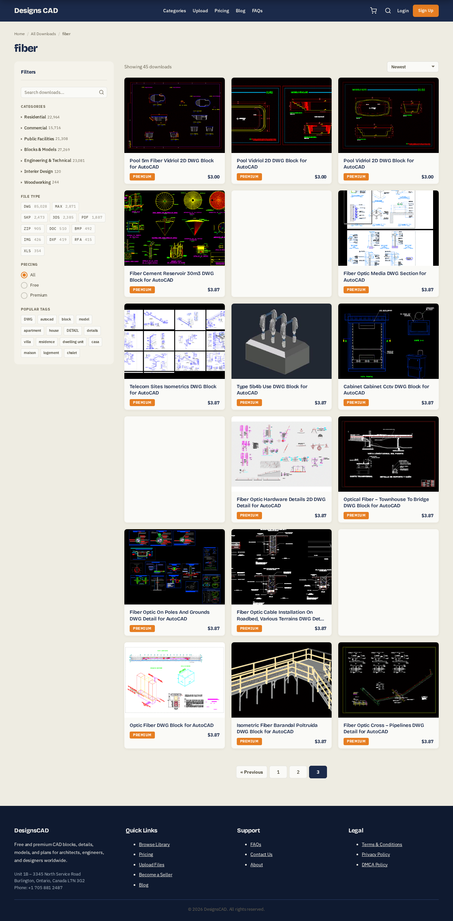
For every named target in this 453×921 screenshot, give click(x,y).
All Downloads (43, 33)
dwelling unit (73, 341)
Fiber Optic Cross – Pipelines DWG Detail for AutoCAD (384, 728)
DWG (35, 206)
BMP (83, 228)
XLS (32, 250)
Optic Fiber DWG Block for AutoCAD (172, 725)
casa (95, 341)
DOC (58, 228)
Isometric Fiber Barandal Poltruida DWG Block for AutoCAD (277, 728)
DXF (58, 239)
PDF (92, 217)
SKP (34, 217)
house (54, 330)
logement (51, 352)
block (66, 319)
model (84, 319)
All (32, 275)
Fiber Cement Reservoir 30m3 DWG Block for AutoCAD (172, 276)
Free (34, 285)
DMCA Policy (375, 865)
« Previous (251, 772)
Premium (38, 295)
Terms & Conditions (382, 844)
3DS (63, 217)
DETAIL (73, 330)
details (92, 330)
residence (47, 341)
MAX (65, 206)
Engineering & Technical (47, 160)
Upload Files (151, 865)
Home (19, 33)
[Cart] (373, 10)
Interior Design (38, 171)
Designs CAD (36, 10)
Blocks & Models (40, 149)
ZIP (32, 228)
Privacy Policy (376, 854)
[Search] (388, 10)
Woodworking (37, 182)
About (256, 865)
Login (403, 11)
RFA (83, 239)
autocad (47, 319)
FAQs (255, 844)
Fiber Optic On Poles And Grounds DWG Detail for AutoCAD (170, 615)
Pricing (146, 854)
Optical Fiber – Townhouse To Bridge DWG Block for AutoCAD (386, 502)
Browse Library (154, 844)
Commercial (35, 128)
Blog (143, 885)
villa (27, 341)
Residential (35, 117)
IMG (32, 239)
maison (29, 352)
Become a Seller (155, 875)
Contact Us (261, 854)
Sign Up (425, 10)
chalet (72, 352)
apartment (32, 330)
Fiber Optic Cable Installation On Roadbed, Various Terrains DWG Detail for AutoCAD (281, 618)
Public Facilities (39, 139)
